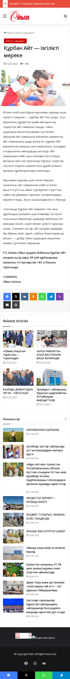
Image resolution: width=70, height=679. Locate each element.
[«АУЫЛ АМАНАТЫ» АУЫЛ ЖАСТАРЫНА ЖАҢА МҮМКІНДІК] (52, 338)
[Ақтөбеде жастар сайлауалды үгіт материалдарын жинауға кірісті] (13, 452)
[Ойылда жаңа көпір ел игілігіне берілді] (13, 553)
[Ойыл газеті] (19, 15)
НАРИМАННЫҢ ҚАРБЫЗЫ (42, 429)
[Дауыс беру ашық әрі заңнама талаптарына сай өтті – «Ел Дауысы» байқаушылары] (13, 588)
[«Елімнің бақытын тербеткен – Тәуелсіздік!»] (18, 338)
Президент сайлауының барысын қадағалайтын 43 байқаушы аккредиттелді (51, 395)
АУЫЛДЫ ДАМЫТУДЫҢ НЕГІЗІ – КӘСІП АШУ (18, 391)
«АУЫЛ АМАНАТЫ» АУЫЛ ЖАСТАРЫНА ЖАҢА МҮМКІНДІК (49, 354)
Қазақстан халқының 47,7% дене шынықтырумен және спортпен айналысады (43, 568)
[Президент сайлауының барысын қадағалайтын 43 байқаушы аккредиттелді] (52, 377)
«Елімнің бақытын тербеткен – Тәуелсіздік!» (14, 354)
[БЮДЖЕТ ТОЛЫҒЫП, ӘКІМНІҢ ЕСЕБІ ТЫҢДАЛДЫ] (13, 520)
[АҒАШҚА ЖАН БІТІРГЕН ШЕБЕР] (13, 536)
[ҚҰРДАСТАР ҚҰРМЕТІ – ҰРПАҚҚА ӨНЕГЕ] (13, 503)
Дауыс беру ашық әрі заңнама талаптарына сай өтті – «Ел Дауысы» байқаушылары (45, 586)
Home (9, 32)
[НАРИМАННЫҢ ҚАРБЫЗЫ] (13, 435)
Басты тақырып (24, 32)
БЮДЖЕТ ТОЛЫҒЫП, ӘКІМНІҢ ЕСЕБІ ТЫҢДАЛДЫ (37, 3)
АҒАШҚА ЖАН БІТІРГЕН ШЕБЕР (45, 531)
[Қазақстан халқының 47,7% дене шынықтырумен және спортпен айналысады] (13, 570)
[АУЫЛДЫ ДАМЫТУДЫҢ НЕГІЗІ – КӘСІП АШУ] (18, 377)
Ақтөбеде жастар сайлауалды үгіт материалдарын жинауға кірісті (45, 450)
